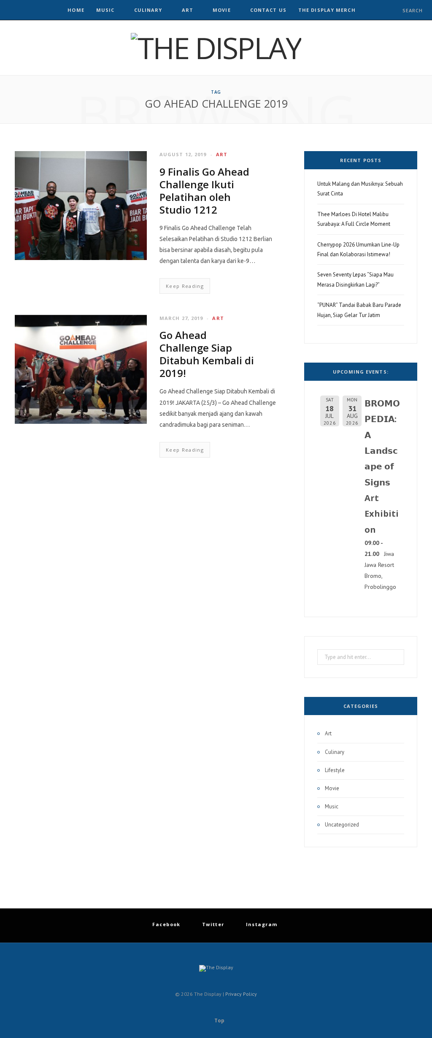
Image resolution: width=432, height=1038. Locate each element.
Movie (222, 10)
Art (187, 10)
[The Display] (216, 47)
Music (105, 10)
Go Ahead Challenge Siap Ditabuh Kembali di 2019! (206, 354)
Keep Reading (185, 286)
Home (76, 10)
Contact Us (268, 10)
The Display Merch (327, 10)
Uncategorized (342, 824)
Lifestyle (335, 770)
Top (218, 1020)
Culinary (148, 10)
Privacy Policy (241, 994)
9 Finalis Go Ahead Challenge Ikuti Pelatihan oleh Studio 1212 (204, 191)
